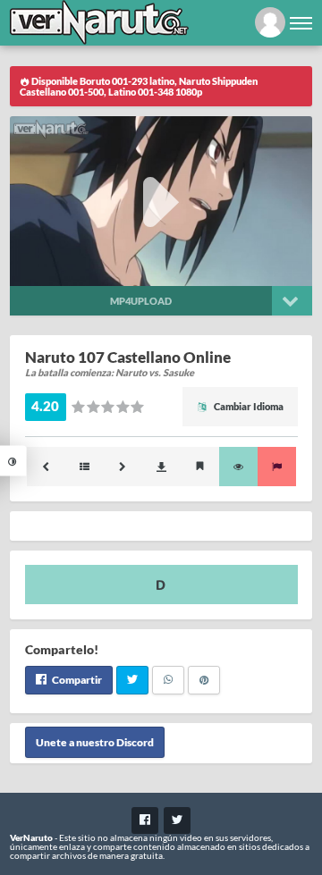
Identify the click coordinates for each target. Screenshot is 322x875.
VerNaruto (31, 837)
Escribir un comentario (161, 584)
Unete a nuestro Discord (95, 742)
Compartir (76, 679)
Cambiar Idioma (248, 406)
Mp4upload (141, 301)
